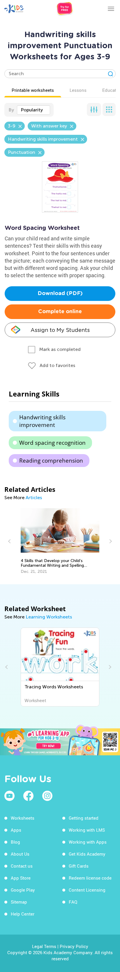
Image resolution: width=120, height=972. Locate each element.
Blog (15, 842)
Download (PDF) (60, 293)
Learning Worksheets (49, 617)
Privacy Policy (74, 946)
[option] (60, 541)
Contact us (22, 866)
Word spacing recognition (52, 443)
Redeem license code (90, 878)
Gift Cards (79, 866)
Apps (16, 830)
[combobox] (33, 110)
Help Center (22, 914)
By (11, 110)
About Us (20, 854)
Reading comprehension (51, 460)
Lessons (78, 90)
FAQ (73, 902)
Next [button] (110, 541)
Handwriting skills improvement (42, 421)
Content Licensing (87, 890)
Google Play (23, 890)
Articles (34, 497)
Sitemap (19, 902)
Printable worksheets (33, 90)
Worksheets (22, 818)
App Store (21, 878)
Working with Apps (88, 842)
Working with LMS (87, 830)
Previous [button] (10, 541)
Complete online (60, 311)
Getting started (83, 818)
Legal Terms (44, 946)
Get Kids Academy (87, 854)
